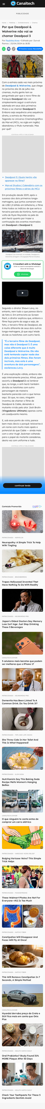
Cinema (34, 23)
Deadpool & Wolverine (18, 85)
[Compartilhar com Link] (13, 49)
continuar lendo (22, 485)
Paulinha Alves (13, 40)
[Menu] (3, 4)
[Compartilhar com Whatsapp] (4, 49)
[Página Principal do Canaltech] (22, 5)
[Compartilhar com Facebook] (8, 49)
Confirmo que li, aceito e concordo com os (23, 54)
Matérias (12, 23)
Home (4, 23)
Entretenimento (23, 23)
